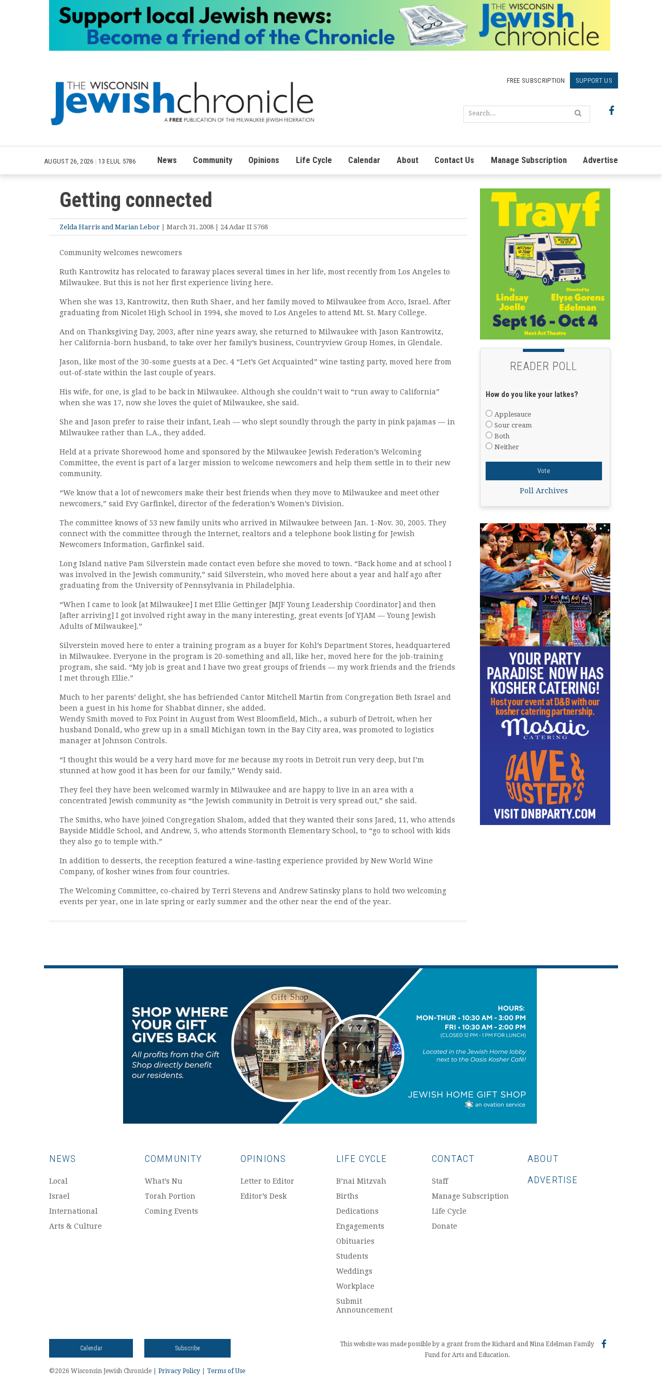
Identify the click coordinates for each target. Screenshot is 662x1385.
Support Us (594, 80)
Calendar (364, 160)
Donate (444, 1226)
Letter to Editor (267, 1181)
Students (352, 1256)
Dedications (357, 1211)
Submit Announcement (364, 1305)
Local (58, 1181)
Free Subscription (536, 80)
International (73, 1211)
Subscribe (187, 1348)
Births (347, 1196)
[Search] (577, 113)
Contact (453, 1159)
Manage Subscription (529, 160)
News (167, 160)
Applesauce (512, 414)
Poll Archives (544, 491)
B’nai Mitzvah (361, 1181)
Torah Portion (170, 1196)
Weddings (354, 1271)
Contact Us (454, 160)
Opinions (263, 160)
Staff (440, 1181)
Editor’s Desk (263, 1196)
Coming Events (171, 1211)
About (407, 160)
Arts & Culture (75, 1226)
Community (212, 160)
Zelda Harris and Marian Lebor (109, 227)
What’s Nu (164, 1181)
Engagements (360, 1226)
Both (501, 436)
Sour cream (513, 425)
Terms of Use (226, 1371)
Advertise (600, 160)
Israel (59, 1196)
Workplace (355, 1286)
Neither (506, 447)
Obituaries (355, 1241)
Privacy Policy (179, 1371)
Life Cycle (314, 160)
